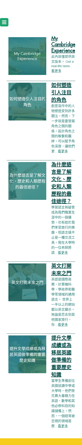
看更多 (56, 71)
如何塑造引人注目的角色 (61, 92)
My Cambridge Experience (63, 44)
